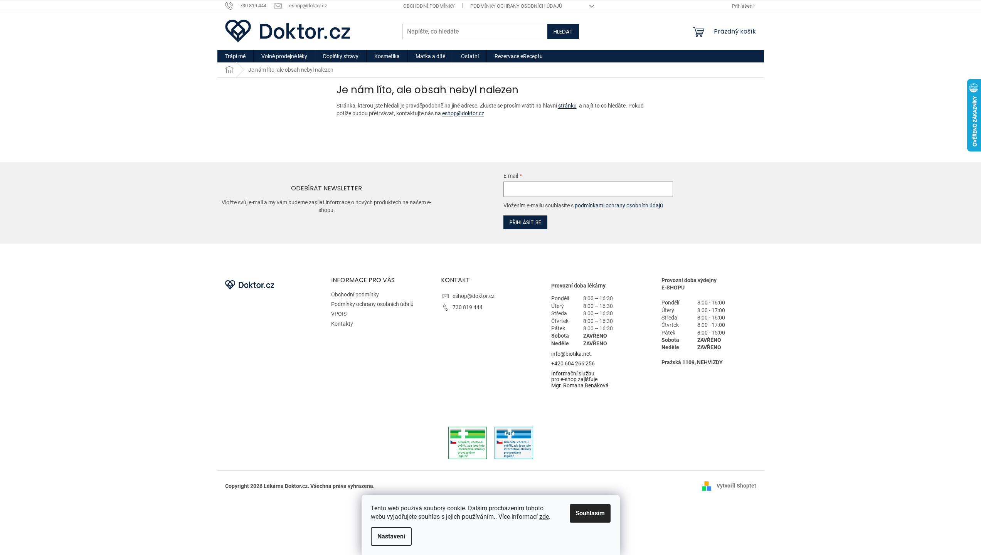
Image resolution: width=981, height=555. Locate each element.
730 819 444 (468, 307)
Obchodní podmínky (429, 6)
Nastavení (391, 536)
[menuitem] (235, 56)
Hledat (563, 31)
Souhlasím (590, 513)
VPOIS (339, 314)
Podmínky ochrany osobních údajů (516, 6)
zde (544, 516)
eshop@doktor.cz (463, 113)
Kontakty (342, 324)
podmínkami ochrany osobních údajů (619, 205)
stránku (567, 106)
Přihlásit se (525, 222)
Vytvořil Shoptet (736, 486)
